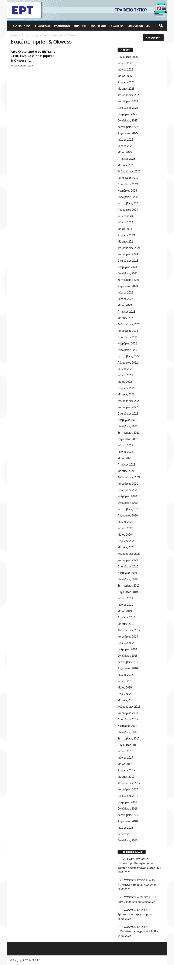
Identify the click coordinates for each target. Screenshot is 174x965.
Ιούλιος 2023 (125, 292)
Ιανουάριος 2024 (128, 254)
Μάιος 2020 (125, 534)
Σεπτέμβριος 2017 (128, 738)
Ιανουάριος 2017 (128, 789)
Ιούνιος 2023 (125, 299)
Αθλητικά (117, 25)
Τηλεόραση (42, 25)
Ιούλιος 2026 (125, 63)
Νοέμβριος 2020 (127, 496)
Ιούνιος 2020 (125, 528)
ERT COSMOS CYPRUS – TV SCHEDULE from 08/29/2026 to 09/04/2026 (137, 885)
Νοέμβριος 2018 (127, 649)
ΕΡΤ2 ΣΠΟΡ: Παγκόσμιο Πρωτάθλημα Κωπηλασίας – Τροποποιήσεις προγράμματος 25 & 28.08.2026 (139, 865)
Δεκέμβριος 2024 (128, 184)
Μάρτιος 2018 (126, 700)
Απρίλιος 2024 (126, 235)
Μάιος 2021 (125, 458)
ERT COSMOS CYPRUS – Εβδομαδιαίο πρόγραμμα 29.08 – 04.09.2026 (138, 931)
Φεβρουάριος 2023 (129, 324)
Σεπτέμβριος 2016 (128, 815)
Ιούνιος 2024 (125, 222)
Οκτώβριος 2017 (128, 732)
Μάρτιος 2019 (126, 623)
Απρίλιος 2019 (126, 617)
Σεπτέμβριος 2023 (128, 279)
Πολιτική (80, 25)
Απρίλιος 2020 (126, 541)
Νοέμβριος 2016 (127, 802)
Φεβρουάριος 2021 (129, 477)
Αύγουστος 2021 (128, 439)
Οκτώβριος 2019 (128, 579)
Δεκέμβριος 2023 (128, 260)
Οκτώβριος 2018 (128, 655)
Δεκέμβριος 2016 (128, 795)
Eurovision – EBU (139, 25)
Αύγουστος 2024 (128, 209)
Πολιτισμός (98, 25)
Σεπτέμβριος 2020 (128, 509)
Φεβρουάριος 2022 (129, 400)
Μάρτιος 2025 (126, 165)
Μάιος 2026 (125, 76)
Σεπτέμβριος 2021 (128, 432)
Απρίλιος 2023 (126, 311)
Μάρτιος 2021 (126, 471)
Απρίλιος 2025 (126, 158)
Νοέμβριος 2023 (127, 267)
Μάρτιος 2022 (126, 394)
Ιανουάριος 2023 (128, 330)
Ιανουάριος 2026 (128, 101)
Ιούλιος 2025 (125, 139)
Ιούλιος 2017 (125, 751)
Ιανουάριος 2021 (128, 483)
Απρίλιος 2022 (126, 388)
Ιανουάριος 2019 (128, 636)
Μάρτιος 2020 (126, 547)
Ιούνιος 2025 (125, 146)
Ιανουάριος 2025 (128, 177)
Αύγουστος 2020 (128, 515)
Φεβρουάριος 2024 (129, 248)
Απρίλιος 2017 (126, 770)
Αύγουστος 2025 (128, 133)
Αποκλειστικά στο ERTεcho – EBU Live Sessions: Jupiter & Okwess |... (33, 55)
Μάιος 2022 (125, 381)
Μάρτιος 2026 (126, 88)
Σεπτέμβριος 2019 (128, 585)
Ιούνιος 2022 (125, 375)
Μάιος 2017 (125, 764)
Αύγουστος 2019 (128, 592)
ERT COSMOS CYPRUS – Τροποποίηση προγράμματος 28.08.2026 (135, 914)
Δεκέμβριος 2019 (128, 566)
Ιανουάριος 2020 (128, 560)
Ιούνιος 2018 (125, 681)
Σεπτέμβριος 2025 (128, 126)
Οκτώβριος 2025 (128, 120)
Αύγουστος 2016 (128, 821)
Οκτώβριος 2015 (128, 840)
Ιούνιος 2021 (125, 451)
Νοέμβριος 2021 (127, 420)
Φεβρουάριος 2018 (129, 706)
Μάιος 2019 (125, 611)
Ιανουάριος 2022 (128, 407)
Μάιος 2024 (125, 228)
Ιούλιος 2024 (125, 216)
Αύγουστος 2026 (128, 56)
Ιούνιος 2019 (125, 604)
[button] (161, 26)
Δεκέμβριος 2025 (128, 107)
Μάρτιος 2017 (126, 776)
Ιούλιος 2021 (125, 445)
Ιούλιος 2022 (125, 369)
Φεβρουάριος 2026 (129, 95)
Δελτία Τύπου (22, 25)
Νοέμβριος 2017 (127, 725)
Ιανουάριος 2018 (128, 713)
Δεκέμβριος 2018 (128, 643)
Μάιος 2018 (125, 687)
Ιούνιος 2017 (125, 757)
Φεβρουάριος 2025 (129, 171)
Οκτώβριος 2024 (128, 197)
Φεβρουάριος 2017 (129, 783)
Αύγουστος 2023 (128, 286)
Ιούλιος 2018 (125, 674)
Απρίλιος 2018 (126, 694)
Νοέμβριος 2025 (127, 114)
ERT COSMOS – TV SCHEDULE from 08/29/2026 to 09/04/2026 (138, 899)
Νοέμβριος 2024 (127, 190)
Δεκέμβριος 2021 (128, 413)
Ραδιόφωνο (62, 25)
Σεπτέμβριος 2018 (128, 662)
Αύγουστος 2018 (128, 668)
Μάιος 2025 (125, 152)
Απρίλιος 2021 (126, 464)
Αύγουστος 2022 (128, 362)
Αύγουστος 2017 (128, 744)
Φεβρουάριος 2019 (129, 630)
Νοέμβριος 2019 (127, 572)
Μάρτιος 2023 (126, 318)
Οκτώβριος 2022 (128, 349)
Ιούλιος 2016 (125, 827)
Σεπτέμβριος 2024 (128, 203)
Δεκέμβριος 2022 (128, 337)
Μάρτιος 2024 (126, 241)
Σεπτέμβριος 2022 (128, 356)
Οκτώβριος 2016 (128, 808)
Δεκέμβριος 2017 (128, 719)
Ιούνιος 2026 (125, 69)
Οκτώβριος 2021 (128, 426)
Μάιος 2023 (125, 305)
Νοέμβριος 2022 (127, 343)
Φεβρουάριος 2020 (129, 553)
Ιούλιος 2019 (125, 598)
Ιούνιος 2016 (125, 834)
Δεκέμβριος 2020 (128, 490)
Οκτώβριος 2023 (128, 273)
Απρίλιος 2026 (126, 82)
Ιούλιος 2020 (125, 521)
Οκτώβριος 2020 (128, 502)
